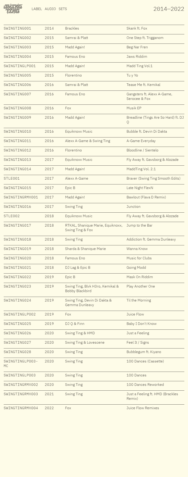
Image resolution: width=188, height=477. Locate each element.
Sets (63, 8)
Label (37, 8)
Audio (50, 8)
